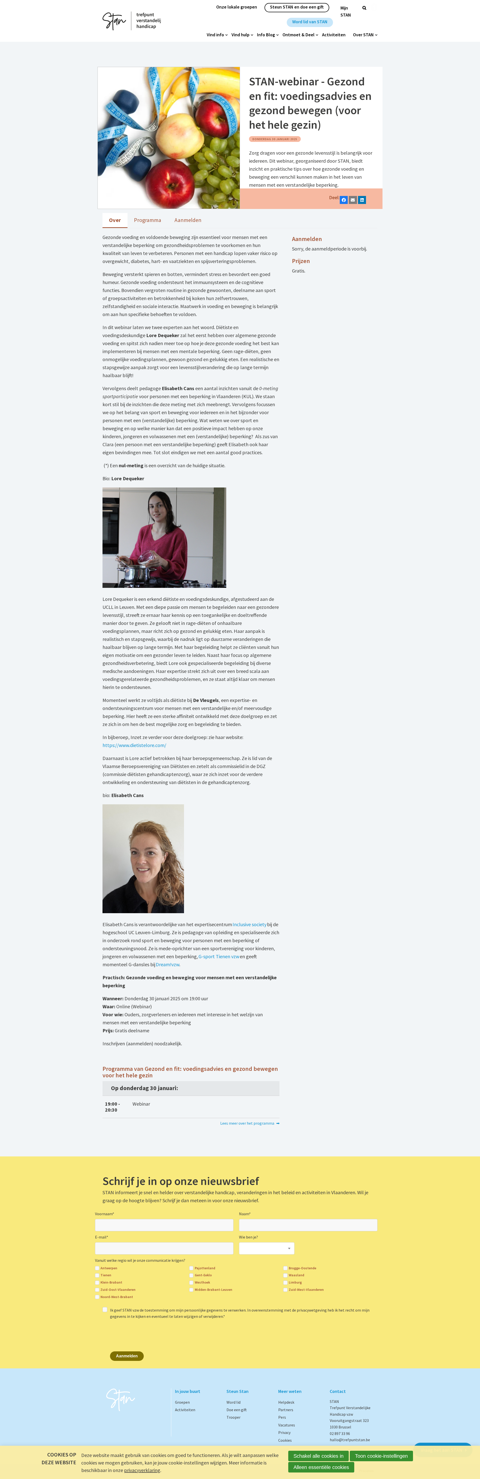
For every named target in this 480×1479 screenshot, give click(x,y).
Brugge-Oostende (302, 1268)
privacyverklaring (142, 1470)
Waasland (296, 1275)
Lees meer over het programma (247, 1123)
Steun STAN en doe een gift (297, 7)
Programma (147, 219)
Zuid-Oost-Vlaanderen (118, 1290)
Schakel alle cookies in (319, 1456)
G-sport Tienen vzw (218, 956)
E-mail (101, 1237)
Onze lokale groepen (236, 7)
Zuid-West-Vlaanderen (306, 1290)
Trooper (233, 1417)
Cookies (285, 1440)
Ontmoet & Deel (298, 35)
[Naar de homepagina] (131, 21)
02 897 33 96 (340, 1433)
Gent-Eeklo (203, 1275)
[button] (344, 200)
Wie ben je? (248, 1237)
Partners (285, 1409)
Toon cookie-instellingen (381, 1456)
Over (115, 219)
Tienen (105, 1275)
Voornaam (104, 1213)
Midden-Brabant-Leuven (213, 1290)
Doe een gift (236, 1409)
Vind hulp (241, 35)
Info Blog (266, 35)
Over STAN (363, 35)
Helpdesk (286, 1402)
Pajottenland (205, 1268)
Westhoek (202, 1282)
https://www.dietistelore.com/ (134, 745)
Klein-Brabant (111, 1282)
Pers (282, 1417)
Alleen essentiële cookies (321, 1467)
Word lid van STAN (310, 22)
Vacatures (286, 1424)
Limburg (295, 1282)
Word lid (233, 1402)
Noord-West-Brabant (116, 1297)
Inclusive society (249, 924)
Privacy (284, 1432)
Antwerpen (108, 1268)
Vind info (215, 35)
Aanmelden (188, 219)
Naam (245, 1213)
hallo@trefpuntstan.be (350, 1439)
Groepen (182, 1402)
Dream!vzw (167, 964)
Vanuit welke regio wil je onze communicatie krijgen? (140, 1260)
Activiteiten (334, 35)
